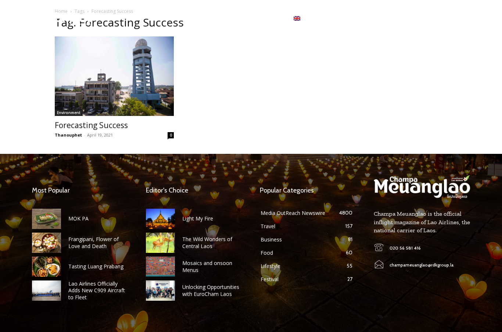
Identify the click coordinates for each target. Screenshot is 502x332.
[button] (464, 18)
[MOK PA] (46, 219)
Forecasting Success (91, 125)
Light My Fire (197, 218)
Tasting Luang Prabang (95, 266)
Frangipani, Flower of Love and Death (93, 242)
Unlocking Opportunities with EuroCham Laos (210, 290)
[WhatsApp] (445, 18)
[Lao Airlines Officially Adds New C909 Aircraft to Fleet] (46, 290)
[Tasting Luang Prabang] (46, 267)
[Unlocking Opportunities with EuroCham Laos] (160, 290)
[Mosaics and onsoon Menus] (160, 267)
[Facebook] (422, 18)
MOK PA (78, 218)
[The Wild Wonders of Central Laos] (160, 243)
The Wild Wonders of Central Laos (207, 242)
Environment (68, 112)
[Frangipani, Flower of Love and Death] (46, 243)
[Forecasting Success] (114, 76)
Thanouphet (68, 135)
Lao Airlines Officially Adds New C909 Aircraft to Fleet (96, 290)
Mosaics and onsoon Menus (207, 266)
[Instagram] (434, 18)
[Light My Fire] (160, 219)
